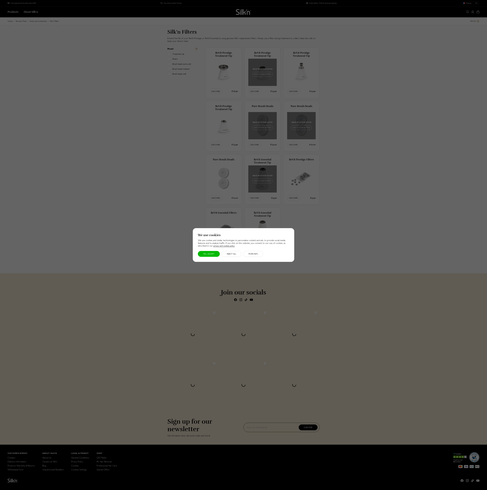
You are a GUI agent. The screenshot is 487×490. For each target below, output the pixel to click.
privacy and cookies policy (224, 246)
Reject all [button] (231, 254)
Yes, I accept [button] (209, 254)
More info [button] (253, 254)
